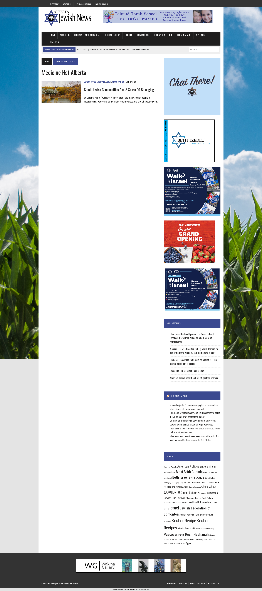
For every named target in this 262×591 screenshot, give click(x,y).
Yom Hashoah (175, 544)
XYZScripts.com (144, 590)
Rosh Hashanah (197, 534)
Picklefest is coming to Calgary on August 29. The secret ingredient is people (193, 362)
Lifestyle (101, 82)
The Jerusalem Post (178, 395)
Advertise (67, 4)
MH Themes (74, 583)
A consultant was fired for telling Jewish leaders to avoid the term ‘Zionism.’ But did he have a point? (194, 351)
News (114, 82)
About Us (64, 35)
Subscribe (54, 4)
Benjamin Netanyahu (210, 472)
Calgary (176, 483)
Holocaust (202, 502)
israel (174, 508)
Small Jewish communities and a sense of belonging (119, 89)
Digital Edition (112, 35)
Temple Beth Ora (186, 539)
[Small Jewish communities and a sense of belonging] (61, 100)
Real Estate (55, 42)
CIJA (214, 487)
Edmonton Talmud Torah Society (175, 502)
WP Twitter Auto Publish (121, 590)
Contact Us (143, 35)
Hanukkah (192, 502)
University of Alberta (203, 539)
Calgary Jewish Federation (190, 482)
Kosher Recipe (184, 520)
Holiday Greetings (83, 4)
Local (108, 82)
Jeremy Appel (90, 82)
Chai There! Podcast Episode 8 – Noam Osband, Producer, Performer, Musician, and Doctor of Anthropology (192, 338)
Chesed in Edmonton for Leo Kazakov (187, 371)
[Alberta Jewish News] (70, 18)
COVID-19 (172, 492)
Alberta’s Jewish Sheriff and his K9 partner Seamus (194, 378)
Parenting (210, 529)
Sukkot (166, 539)
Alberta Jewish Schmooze (87, 35)
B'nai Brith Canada (189, 472)
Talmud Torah (174, 540)
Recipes (128, 35)
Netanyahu (202, 528)
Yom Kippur (186, 543)
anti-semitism (208, 466)
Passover (170, 534)
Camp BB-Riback (207, 483)
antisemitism (169, 472)
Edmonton (202, 493)
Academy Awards (170, 467)
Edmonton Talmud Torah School (199, 498)
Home (52, 35)
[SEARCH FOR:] (204, 49)
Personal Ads (184, 35)
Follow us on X (102, 4)
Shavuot (212, 535)
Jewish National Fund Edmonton (194, 514)
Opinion (121, 82)
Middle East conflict (187, 528)
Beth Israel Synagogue (188, 477)
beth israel (168, 478)
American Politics (188, 466)
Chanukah (206, 486)
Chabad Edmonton (195, 487)
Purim (181, 534)
